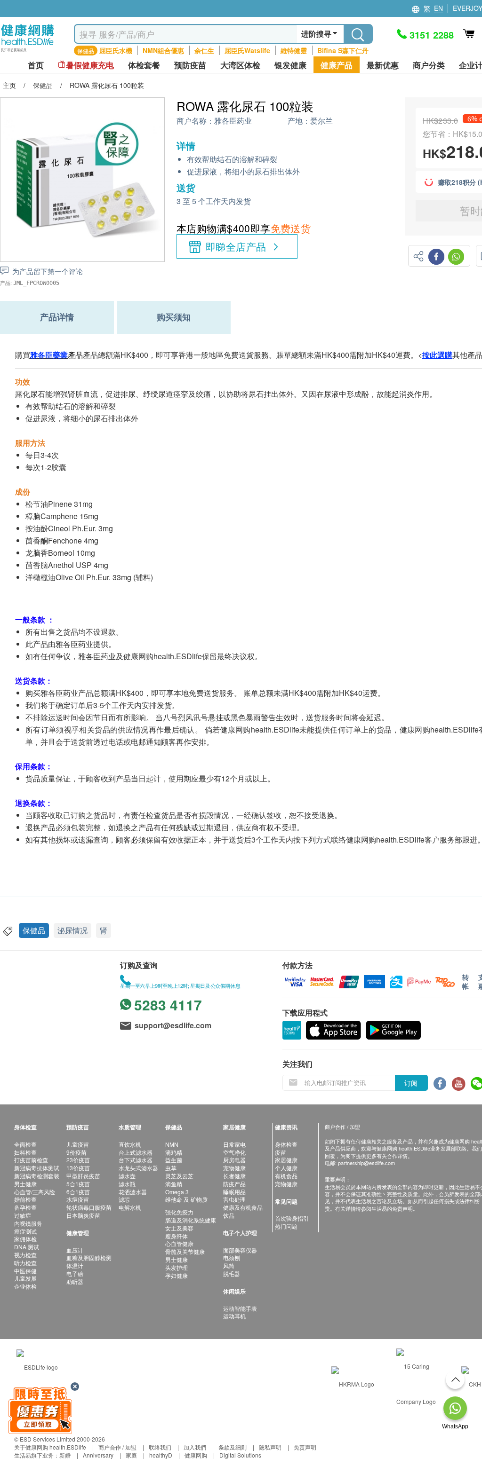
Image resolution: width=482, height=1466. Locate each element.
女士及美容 (179, 1228)
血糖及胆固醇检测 (89, 1257)
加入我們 (195, 1447)
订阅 (411, 1083)
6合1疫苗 (78, 1192)
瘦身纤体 (176, 1236)
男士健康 (25, 1184)
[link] (37, 1366)
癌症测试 (25, 1231)
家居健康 (286, 1160)
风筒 (228, 1265)
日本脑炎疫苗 (83, 1215)
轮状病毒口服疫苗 (89, 1207)
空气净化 (234, 1152)
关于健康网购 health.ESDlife (50, 1447)
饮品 (228, 1215)
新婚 (65, 1455)
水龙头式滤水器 (138, 1168)
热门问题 (286, 1226)
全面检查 (25, 1144)
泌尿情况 (72, 930)
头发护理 (176, 1267)
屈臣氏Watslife (247, 50)
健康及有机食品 (243, 1207)
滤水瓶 (127, 1184)
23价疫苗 (78, 1160)
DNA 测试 (26, 1247)
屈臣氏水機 (115, 50)
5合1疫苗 (78, 1184)
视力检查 (25, 1255)
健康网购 (196, 1455)
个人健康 (286, 1168)
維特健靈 (294, 50)
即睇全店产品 (236, 246)
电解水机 (130, 1207)
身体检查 (286, 1144)
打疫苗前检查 (31, 1160)
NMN (171, 1144)
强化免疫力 (179, 1212)
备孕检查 (25, 1207)
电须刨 (231, 1257)
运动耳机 (234, 1316)
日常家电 (234, 1144)
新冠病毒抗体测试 (36, 1168)
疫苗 (280, 1152)
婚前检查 (25, 1199)
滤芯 (124, 1199)
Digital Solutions (240, 1455)
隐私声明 (270, 1447)
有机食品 (286, 1176)
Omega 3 (177, 1192)
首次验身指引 (292, 1218)
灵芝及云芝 (179, 1176)
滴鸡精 (173, 1152)
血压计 (74, 1250)
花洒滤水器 (133, 1192)
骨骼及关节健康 (185, 1251)
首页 (36, 65)
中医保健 (25, 1271)
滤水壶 (127, 1176)
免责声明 (305, 1447)
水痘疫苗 (77, 1199)
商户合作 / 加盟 (117, 1447)
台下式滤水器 (136, 1160)
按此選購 (437, 354)
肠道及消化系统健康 (190, 1220)
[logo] (27, 51)
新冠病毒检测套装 (36, 1176)
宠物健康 (234, 1168)
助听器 (74, 1281)
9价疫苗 (76, 1152)
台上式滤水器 (136, 1152)
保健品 (34, 930)
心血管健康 (179, 1243)
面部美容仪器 (240, 1250)
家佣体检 (25, 1239)
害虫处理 (234, 1199)
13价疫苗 (78, 1168)
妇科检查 (25, 1152)
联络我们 (160, 1447)
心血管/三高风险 (34, 1192)
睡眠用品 (234, 1192)
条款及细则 (232, 1447)
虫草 (171, 1168)
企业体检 (25, 1286)
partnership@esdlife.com (366, 1162)
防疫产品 (234, 1184)
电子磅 (74, 1273)
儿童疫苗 (77, 1144)
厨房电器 (234, 1160)
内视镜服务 (28, 1223)
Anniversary (98, 1455)
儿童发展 (25, 1278)
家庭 (131, 1455)
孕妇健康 (176, 1275)
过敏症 (22, 1215)
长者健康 (234, 1176)
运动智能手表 (240, 1308)
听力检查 (25, 1263)
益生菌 (173, 1160)
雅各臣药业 (233, 121)
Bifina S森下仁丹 (343, 50)
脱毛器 (231, 1273)
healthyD (160, 1455)
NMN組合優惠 (163, 50)
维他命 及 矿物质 (186, 1199)
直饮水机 (130, 1144)
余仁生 (204, 50)
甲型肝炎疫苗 (83, 1176)
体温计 (74, 1265)
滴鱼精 (173, 1184)
